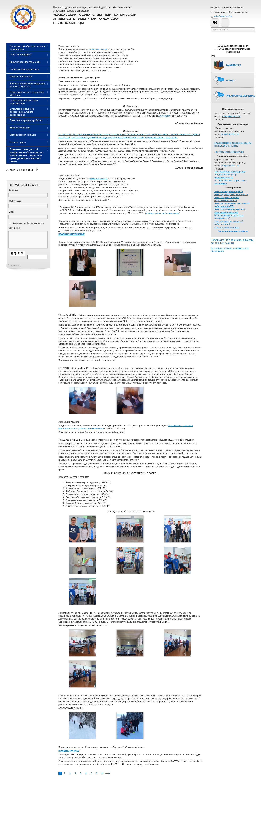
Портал (230, 80)
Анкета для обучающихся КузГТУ (231, 194)
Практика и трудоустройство (26, 120)
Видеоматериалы (20, 127)
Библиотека (233, 65)
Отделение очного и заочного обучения (27, 93)
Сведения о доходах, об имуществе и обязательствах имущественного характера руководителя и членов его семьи (27, 155)
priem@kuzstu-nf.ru (231, 116)
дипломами (164, 116)
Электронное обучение (240, 96)
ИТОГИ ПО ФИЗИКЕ (68, 751)
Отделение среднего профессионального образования (22, 111)
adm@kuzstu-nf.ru (223, 16)
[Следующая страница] (107, 773)
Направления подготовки (24, 69)
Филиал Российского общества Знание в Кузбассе (28, 85)
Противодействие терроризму (229, 171)
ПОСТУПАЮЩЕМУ (21, 54)
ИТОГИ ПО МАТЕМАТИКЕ (71, 234)
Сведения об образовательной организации (28, 47)
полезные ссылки (98, 49)
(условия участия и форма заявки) (162, 213)
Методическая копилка (23, 134)
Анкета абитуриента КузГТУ (228, 191)
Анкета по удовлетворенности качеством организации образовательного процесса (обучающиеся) (229, 213)
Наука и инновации (21, 76)
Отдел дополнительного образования (24, 102)
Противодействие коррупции (229, 152)
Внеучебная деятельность (25, 61)
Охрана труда (18, 142)
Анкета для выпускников (226, 227)
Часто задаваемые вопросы (233, 231)
